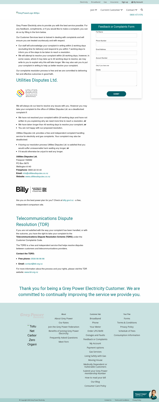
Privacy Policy (127, 326)
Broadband (95, 2)
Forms (127, 318)
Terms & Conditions (127, 322)
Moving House (95, 360)
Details (98, 70)
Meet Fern (64, 341)
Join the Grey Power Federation (63, 326)
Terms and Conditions (122, 400)
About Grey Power (64, 318)
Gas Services (95, 351)
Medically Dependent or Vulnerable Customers (95, 365)
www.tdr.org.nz (31, 271)
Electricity (84, 2)
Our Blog (95, 381)
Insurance (114, 2)
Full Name (99, 32)
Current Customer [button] (111, 9)
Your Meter (95, 326)
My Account (95, 343)
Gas (105, 2)
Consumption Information (127, 335)
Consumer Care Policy (95, 385)
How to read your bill (95, 377)
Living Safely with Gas (95, 355)
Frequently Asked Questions (64, 337)
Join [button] (92, 9)
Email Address (101, 49)
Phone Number (101, 41)
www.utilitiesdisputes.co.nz (37, 176)
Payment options (95, 347)
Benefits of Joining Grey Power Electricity (64, 332)
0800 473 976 (136, 14)
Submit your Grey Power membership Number (95, 372)
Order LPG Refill (95, 330)
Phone (95, 322)
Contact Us (107, 400)
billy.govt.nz (68, 200)
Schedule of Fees (127, 330)
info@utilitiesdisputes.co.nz (35, 173)
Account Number (101, 58)
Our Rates (64, 322)
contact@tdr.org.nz (34, 263)
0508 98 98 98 (37, 258)
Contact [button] (130, 9)
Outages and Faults (95, 335)
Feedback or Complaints (95, 339)
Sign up (125, 2)
